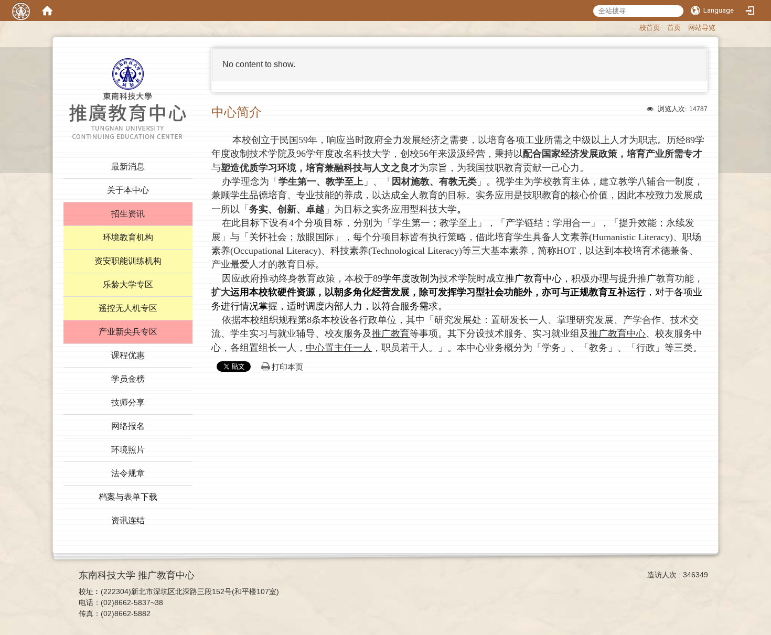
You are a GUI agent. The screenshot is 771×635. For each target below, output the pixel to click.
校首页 (649, 27)
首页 (674, 27)
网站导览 (701, 27)
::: (634, 26)
